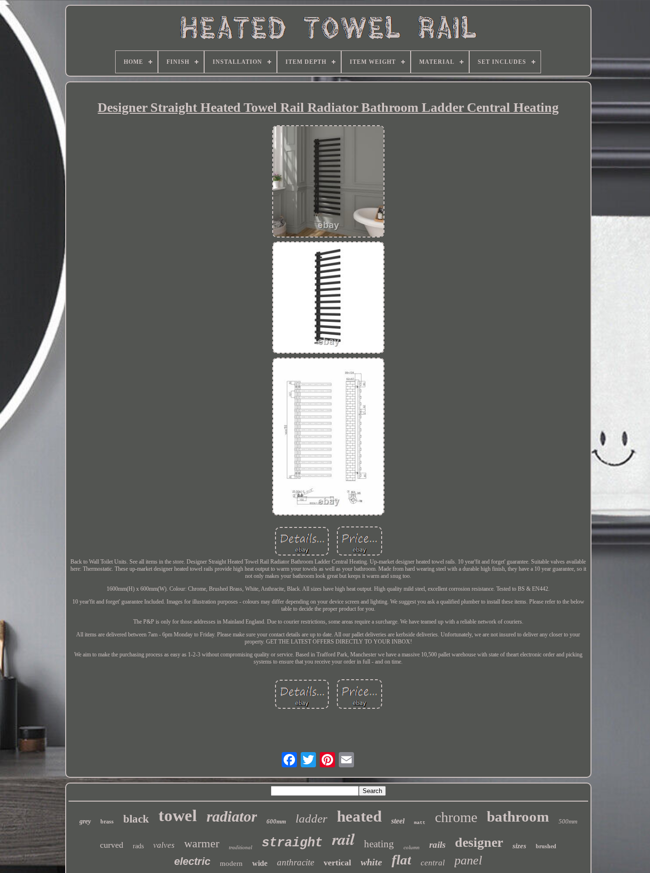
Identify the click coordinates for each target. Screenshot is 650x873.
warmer (201, 843)
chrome (456, 817)
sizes (519, 846)
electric (192, 861)
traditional (240, 847)
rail (343, 838)
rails (437, 845)
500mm (568, 821)
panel (468, 860)
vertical (337, 862)
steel (397, 821)
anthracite (295, 862)
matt (419, 822)
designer (479, 842)
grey (85, 821)
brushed (546, 846)
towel (177, 815)
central (433, 862)
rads (138, 846)
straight (292, 843)
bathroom (518, 816)
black (136, 819)
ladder (311, 818)
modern (231, 863)
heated (359, 816)
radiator (232, 816)
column (412, 847)
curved (111, 845)
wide (259, 863)
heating (379, 844)
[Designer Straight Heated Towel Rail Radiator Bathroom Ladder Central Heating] (328, 182)
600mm (276, 821)
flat (401, 859)
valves (164, 845)
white (371, 862)
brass (107, 821)
